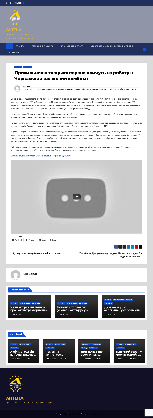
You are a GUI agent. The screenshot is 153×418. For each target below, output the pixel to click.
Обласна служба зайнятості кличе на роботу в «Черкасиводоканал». (41, 156)
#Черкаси (96, 89)
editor (28, 359)
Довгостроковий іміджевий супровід (112, 46)
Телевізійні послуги (43, 46)
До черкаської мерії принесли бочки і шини (37, 253)
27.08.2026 (87, 359)
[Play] (76, 196)
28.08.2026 (16, 359)
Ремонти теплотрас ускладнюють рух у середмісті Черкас (71, 310)
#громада (60, 89)
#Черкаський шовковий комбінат (115, 89)
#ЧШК (133, 89)
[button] (141, 49)
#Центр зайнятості (82, 89)
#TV (39, 89)
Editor (29, 86)
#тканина (69, 89)
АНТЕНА (13, 30)
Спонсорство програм (73, 46)
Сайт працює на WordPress (66, 414)
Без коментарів (25, 303)
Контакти (14, 52)
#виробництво (48, 89)
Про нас (20, 46)
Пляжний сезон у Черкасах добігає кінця (129, 354)
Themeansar (93, 414)
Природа (129, 299)
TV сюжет (18, 67)
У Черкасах (27, 67)
